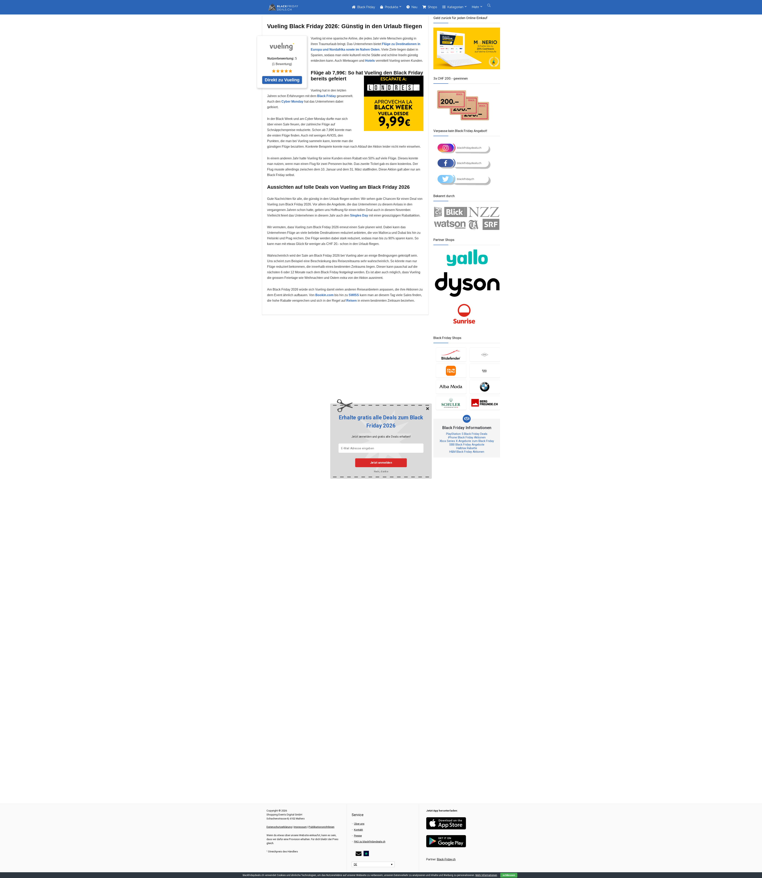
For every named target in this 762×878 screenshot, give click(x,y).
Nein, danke (381, 471)
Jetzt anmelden (381, 462)
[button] (381, 422)
